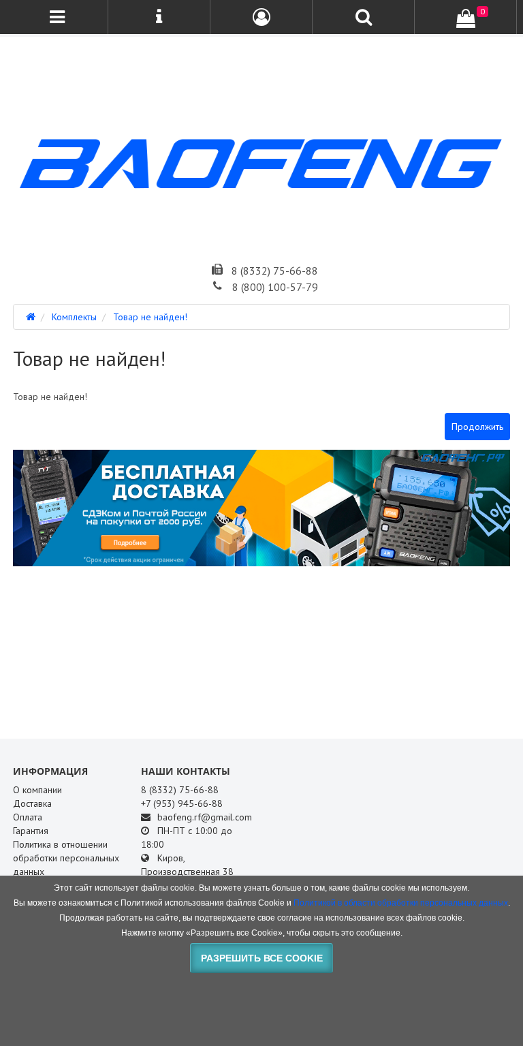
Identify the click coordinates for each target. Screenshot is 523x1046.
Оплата (27, 817)
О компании (37, 790)
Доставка (32, 803)
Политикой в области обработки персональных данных (401, 903)
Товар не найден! (150, 317)
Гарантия (30, 831)
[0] (465, 18)
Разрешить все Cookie (262, 958)
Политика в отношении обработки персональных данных (66, 858)
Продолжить (477, 426)
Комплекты (74, 317)
